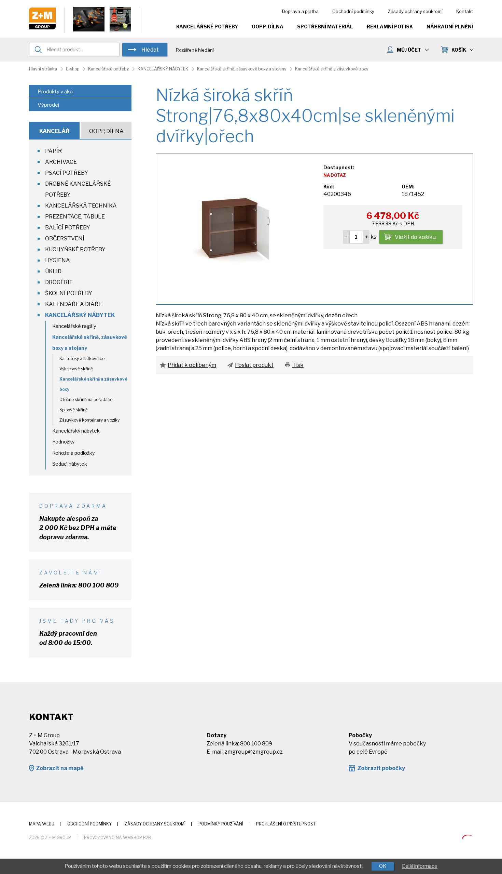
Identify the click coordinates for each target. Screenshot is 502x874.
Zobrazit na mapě (59, 768)
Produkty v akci (55, 92)
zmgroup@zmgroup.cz (254, 752)
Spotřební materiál (325, 26)
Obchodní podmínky (353, 11)
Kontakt (464, 11)
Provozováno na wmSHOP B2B (117, 837)
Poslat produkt (254, 365)
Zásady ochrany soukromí (415, 11)
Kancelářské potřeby (207, 26)
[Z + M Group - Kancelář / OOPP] (42, 27)
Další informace (419, 866)
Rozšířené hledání (195, 50)
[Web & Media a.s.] (467, 837)
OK (383, 866)
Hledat (150, 50)
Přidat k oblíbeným (192, 365)
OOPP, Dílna (267, 26)
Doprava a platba (300, 11)
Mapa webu (41, 823)
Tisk (298, 365)
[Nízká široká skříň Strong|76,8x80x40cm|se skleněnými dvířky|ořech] (236, 228)
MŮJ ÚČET (409, 50)
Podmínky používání (220, 823)
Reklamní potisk (390, 26)
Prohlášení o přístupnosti (286, 823)
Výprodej (48, 105)
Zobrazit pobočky (381, 768)
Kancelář (54, 131)
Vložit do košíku (415, 237)
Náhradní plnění (450, 26)
